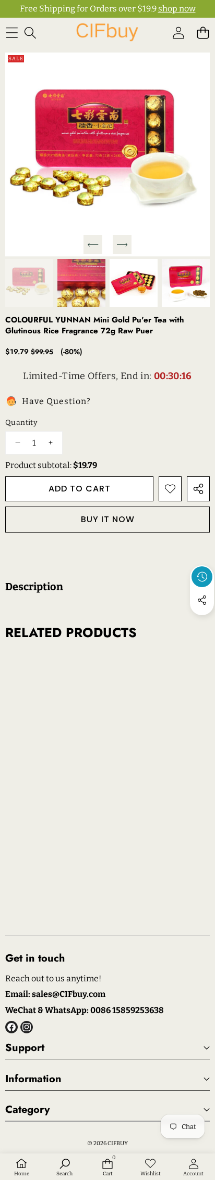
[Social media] (202, 600)
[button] (202, 32)
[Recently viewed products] (202, 576)
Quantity (21, 422)
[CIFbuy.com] (106, 32)
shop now (177, 9)
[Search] (30, 32)
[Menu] (11, 32)
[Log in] (178, 32)
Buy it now (108, 519)
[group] (29, 283)
